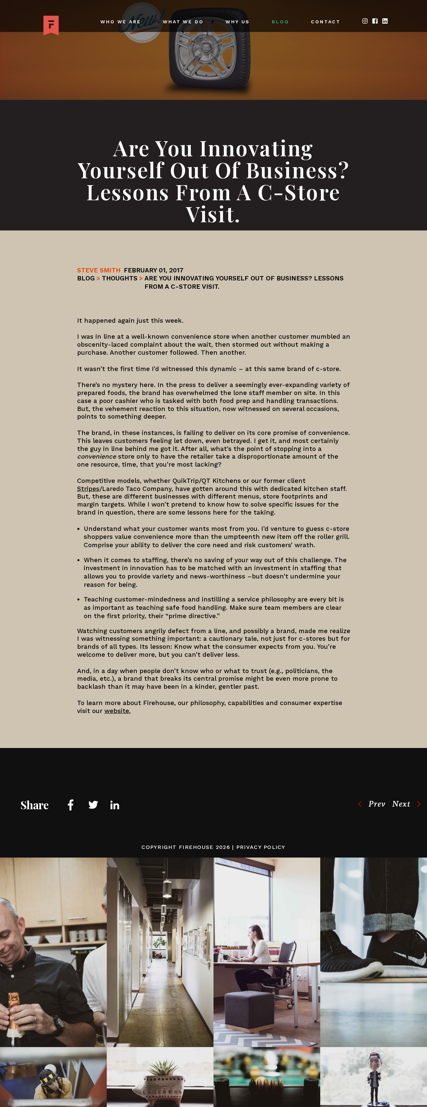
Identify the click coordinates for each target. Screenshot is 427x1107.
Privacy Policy (261, 847)
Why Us (238, 21)
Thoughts (119, 278)
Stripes (88, 489)
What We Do (183, 21)
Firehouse (196, 847)
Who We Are (120, 21)
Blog (280, 21)
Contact (326, 21)
